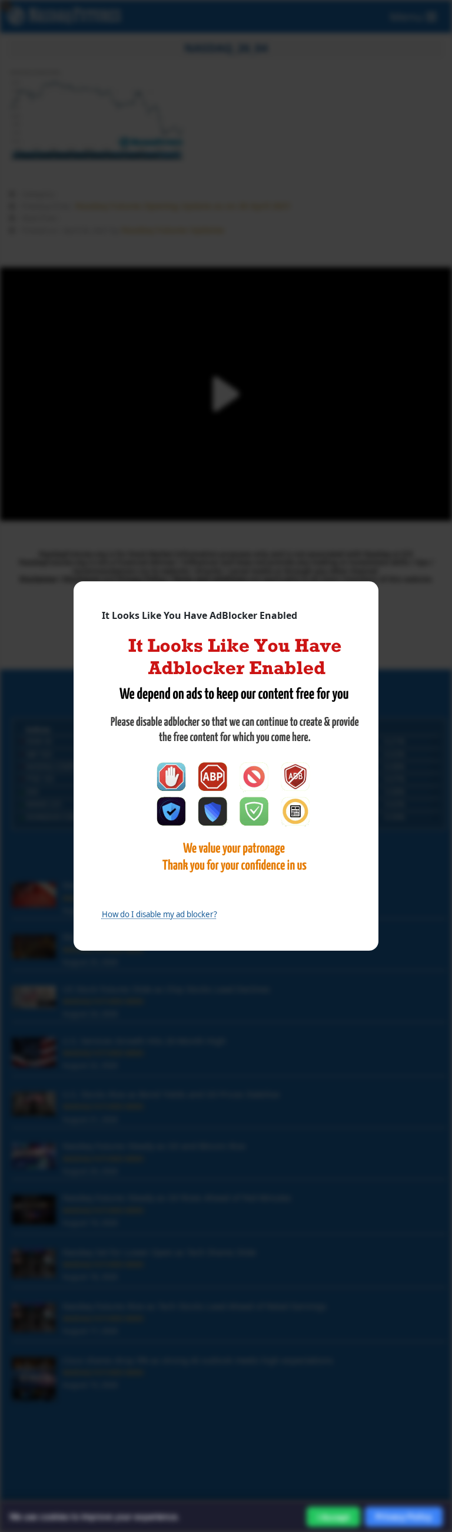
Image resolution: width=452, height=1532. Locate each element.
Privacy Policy (403, 1516)
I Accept (333, 1517)
